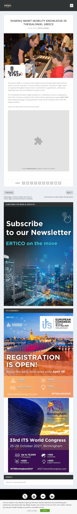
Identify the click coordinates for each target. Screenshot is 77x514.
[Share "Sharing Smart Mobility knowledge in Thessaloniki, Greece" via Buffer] (48, 183)
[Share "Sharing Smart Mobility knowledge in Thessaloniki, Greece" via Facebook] (24, 183)
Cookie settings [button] (32, 510)
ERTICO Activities (43, 28)
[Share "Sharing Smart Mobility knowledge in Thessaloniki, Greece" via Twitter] (28, 183)
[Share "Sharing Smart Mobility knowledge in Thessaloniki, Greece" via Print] (60, 183)
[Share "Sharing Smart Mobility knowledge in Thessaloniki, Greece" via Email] (56, 183)
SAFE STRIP (64, 97)
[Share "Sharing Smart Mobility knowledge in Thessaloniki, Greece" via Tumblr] (36, 183)
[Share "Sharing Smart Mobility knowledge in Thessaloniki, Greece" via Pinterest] (40, 183)
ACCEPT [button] (45, 510)
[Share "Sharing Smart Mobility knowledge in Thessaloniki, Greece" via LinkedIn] (44, 183)
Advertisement (31, 168)
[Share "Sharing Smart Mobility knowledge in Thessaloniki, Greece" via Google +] (32, 183)
